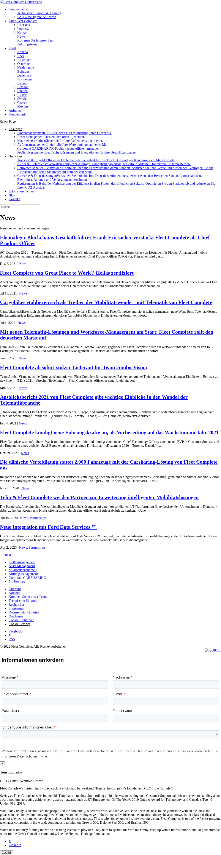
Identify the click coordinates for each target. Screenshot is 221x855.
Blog (12, 195)
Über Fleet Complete (23, 21)
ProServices (76, 152)
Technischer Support (23, 600)
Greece (22, 102)
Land (12, 48)
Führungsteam (27, 44)
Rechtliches (16, 604)
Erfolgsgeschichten (22, 191)
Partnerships (38, 518)
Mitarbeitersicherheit (60, 140)
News (21, 36)
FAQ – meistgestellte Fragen (36, 17)
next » (9, 555)
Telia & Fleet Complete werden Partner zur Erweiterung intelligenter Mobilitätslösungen (99, 497)
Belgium (23, 71)
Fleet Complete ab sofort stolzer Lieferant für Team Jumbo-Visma (73, 367)
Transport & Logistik (96, 160)
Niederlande (25, 67)
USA (20, 56)
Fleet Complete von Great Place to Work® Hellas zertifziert (67, 273)
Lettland (22, 87)
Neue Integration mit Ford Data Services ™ (48, 527)
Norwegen (24, 79)
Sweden (22, 99)
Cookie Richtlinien (21, 620)
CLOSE (6, 852)
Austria (22, 95)
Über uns (23, 25)
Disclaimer (16, 616)
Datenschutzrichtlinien (24, 612)
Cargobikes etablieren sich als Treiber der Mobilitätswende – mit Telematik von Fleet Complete (106, 302)
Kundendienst (18, 9)
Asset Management (51, 137)
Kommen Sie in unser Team (36, 40)
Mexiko (22, 106)
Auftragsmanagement (62, 144)
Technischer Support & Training (39, 13)
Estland (22, 83)
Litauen (22, 91)
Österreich (24, 64)
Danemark (24, 75)
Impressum (24, 28)
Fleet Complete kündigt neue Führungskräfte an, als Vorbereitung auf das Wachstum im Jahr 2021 (109, 432)
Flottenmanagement (64, 133)
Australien (24, 60)
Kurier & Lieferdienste (104, 164)
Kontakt (22, 32)
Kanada (22, 52)
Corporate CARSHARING (59, 148)
